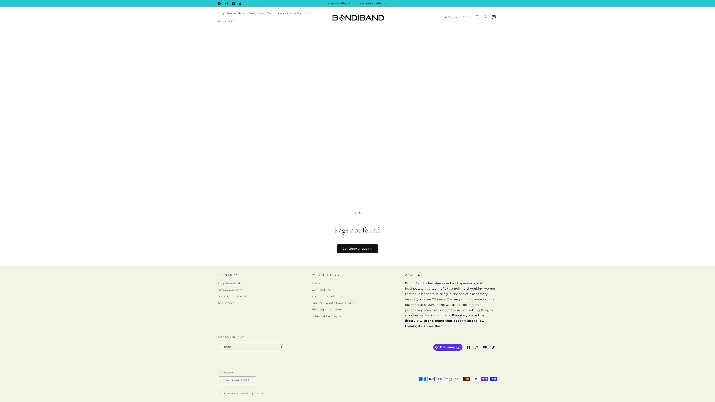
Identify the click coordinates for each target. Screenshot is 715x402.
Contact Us (319, 283)
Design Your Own (230, 290)
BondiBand (233, 393)
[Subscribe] (281, 347)
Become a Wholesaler (327, 296)
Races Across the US (232, 296)
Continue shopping (357, 248)
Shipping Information (327, 309)
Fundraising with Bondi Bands (333, 303)
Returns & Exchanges (326, 316)
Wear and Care (322, 290)
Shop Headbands (229, 283)
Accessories (226, 303)
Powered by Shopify (251, 393)
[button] (231, 13)
